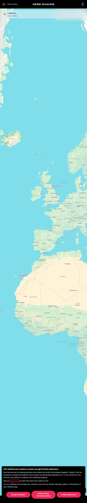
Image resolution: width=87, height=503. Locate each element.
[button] (83, 4)
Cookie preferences (68, 495)
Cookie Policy (14, 481)
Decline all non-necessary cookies (43, 494)
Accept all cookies (18, 495)
